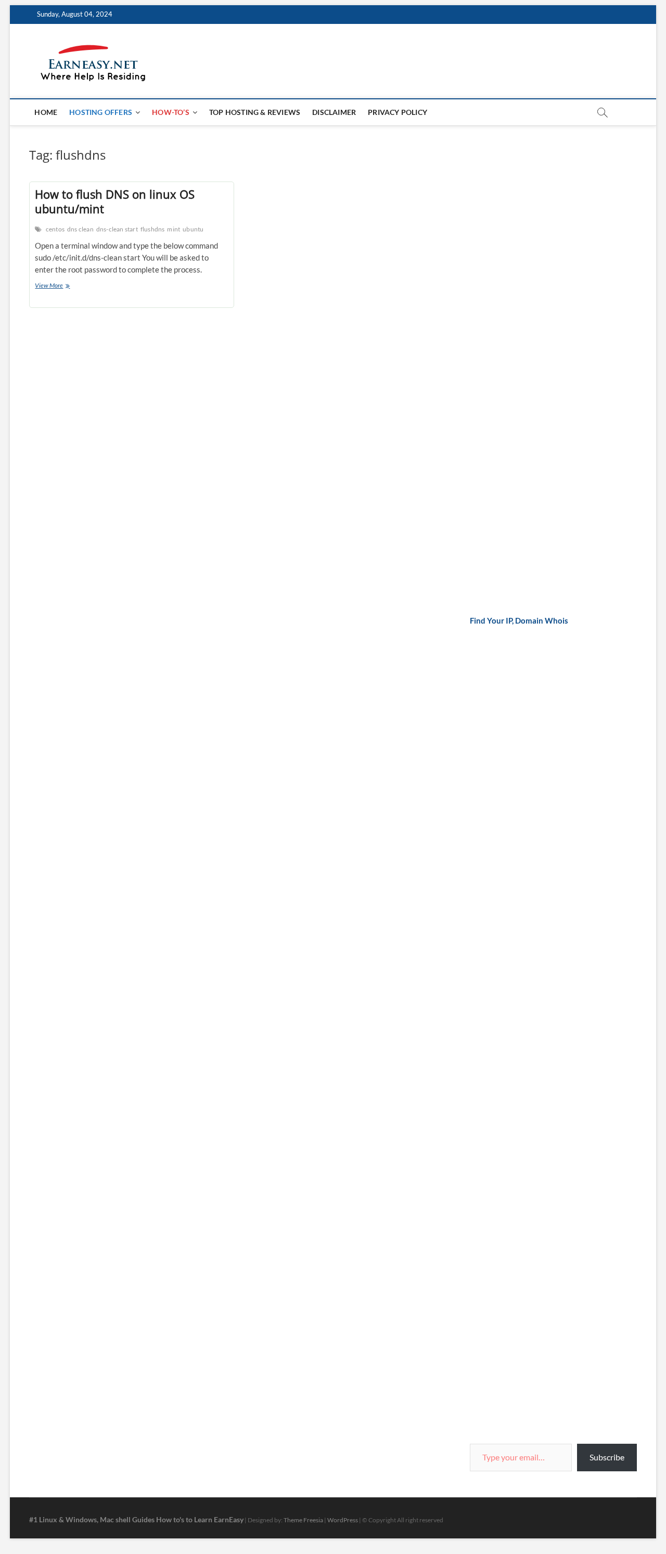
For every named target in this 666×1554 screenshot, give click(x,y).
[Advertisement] (548, 303)
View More (64, 286)
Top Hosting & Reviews (254, 112)
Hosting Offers (100, 112)
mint (173, 229)
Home (45, 112)
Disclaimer (334, 112)
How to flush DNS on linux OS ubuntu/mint (115, 201)
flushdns (152, 229)
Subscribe (607, 1457)
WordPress (342, 1520)
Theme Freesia (303, 1520)
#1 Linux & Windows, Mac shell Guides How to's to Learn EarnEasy (136, 1519)
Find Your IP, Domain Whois (519, 620)
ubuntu (193, 229)
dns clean (80, 229)
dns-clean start (117, 229)
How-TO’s (170, 112)
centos (55, 229)
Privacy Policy (397, 112)
